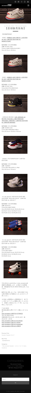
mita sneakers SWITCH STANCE (12, 313)
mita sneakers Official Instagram (12, 324)
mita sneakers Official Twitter (11, 322)
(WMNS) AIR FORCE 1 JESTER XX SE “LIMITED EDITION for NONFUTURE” (15, 39)
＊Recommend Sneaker (21, 26)
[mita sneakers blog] (7, 5)
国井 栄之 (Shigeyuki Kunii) (15, 367)
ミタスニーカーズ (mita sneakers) (15, 365)
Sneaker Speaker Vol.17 (8, 335)
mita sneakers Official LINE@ (11, 326)
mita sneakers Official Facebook (12, 320)
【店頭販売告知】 (6, 340)
